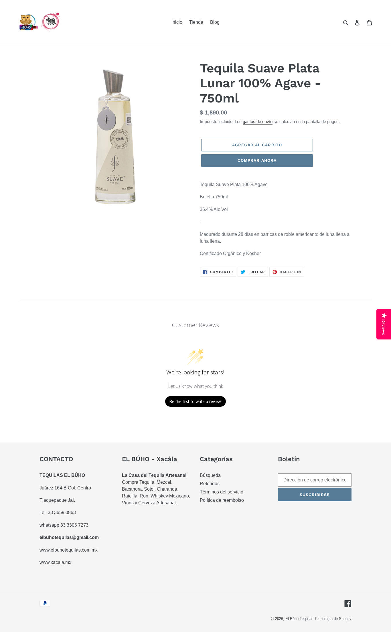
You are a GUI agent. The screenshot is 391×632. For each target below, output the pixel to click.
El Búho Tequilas (300, 619)
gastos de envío (257, 121)
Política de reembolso (222, 500)
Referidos (210, 483)
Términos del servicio (221, 491)
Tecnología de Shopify (333, 619)
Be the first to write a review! (195, 401)
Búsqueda (210, 475)
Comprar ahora (257, 160)
